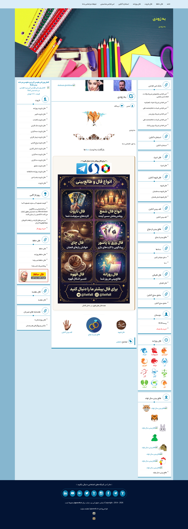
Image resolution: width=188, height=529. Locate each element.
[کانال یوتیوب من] (72, 493)
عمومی (118, 342)
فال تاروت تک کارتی (38, 125)
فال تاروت (148, 4)
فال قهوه (163, 185)
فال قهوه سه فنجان (160, 191)
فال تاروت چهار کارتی (38, 137)
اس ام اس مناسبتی (107, 4)
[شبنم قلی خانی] (66, 86)
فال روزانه (137, 4)
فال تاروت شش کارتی (38, 148)
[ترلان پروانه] (94, 86)
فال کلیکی (163, 283)
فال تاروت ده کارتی (39, 160)
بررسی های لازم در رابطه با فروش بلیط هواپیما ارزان (34, 221)
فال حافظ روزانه (40, 254)
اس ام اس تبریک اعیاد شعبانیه (155, 102)
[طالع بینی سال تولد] (154, 438)
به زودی (159, 18)
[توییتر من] (87, 493)
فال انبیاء (163, 165)
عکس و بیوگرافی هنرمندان (36, 325)
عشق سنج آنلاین (161, 303)
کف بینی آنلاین (161, 217)
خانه (168, 4)
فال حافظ (159, 4)
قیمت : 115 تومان (33, 88)
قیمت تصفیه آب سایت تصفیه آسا (33, 203)
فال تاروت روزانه (39, 108)
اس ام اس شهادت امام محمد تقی (155, 108)
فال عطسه (42, 300)
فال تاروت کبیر (40, 114)
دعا (87, 149)
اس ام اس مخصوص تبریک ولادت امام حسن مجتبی (156, 95)
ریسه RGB (163, 323)
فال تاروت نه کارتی (39, 154)
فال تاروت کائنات (39, 120)
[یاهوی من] (122, 493)
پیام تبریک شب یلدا (39, 266)
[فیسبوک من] (108, 493)
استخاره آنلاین (123, 4)
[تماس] (94, 493)
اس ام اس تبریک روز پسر (158, 114)
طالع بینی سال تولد (160, 472)
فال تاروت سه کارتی (38, 131)
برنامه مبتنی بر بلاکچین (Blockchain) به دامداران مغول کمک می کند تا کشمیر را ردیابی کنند (34, 211)
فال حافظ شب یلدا (39, 260)
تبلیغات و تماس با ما (89, 4)
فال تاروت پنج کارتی (38, 143)
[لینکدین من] (65, 493)
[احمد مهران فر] (122, 86)
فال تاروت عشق (40, 166)
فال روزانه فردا (40, 320)
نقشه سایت (84, 509)
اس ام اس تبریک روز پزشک (157, 125)
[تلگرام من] (115, 493)
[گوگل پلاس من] (79, 493)
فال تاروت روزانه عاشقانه (36, 171)
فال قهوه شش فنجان (159, 197)
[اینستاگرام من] (101, 493)
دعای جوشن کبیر (160, 257)
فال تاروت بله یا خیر (38, 177)
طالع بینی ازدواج (161, 237)
